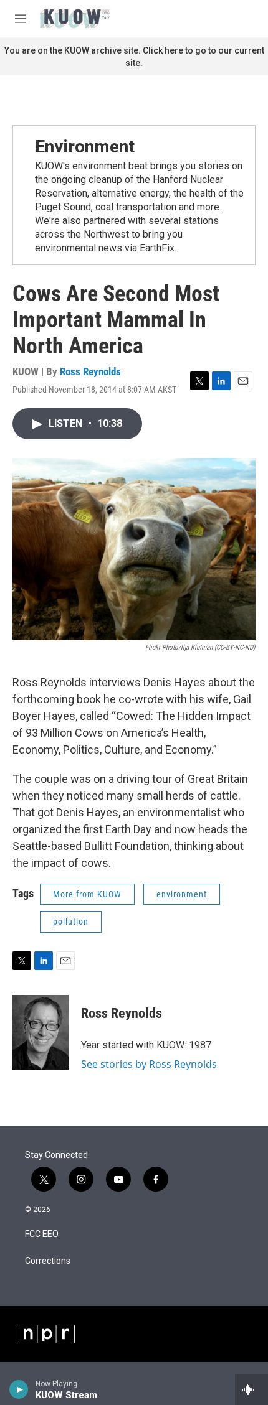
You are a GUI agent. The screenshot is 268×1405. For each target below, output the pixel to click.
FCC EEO (42, 1234)
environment (181, 894)
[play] (19, 1389)
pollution (71, 922)
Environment (85, 146)
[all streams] (251, 1389)
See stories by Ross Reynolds (149, 1064)
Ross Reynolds (90, 371)
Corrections (47, 1261)
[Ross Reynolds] (40, 1032)
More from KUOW (87, 894)
